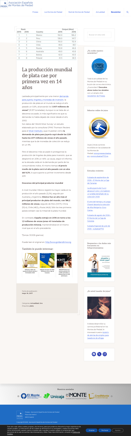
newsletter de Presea (96, 96)
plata (32, 306)
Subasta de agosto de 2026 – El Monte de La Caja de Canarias (99, 218)
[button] (127, 12)
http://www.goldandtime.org (58, 242)
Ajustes (117, 430)
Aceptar (91, 430)
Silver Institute (35, 131)
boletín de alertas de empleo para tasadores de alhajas (98, 335)
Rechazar (104, 430)
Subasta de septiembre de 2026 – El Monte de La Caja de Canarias (98, 180)
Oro (41, 303)
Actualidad (34, 303)
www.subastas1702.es (99, 156)
